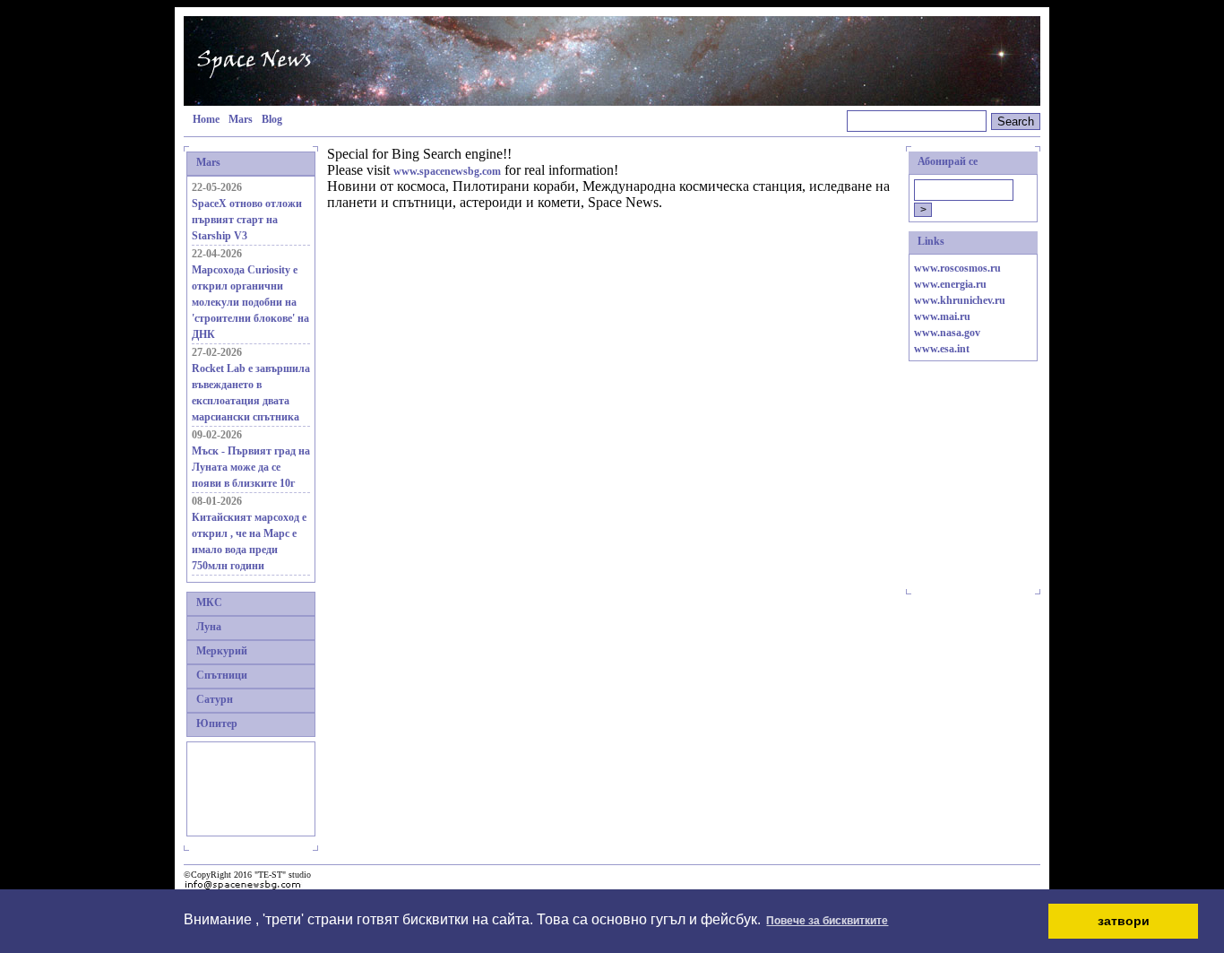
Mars (240, 119)
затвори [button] (1124, 921)
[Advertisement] (245, 787)
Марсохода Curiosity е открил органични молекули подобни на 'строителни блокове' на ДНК (250, 302)
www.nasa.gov (947, 332)
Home (206, 119)
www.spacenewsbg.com (447, 171)
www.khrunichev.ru (959, 300)
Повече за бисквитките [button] (827, 920)
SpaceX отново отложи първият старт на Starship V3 (247, 219)
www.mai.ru (942, 316)
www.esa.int (942, 348)
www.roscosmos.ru (957, 268)
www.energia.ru (950, 284)
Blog (272, 119)
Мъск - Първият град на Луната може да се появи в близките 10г (251, 467)
